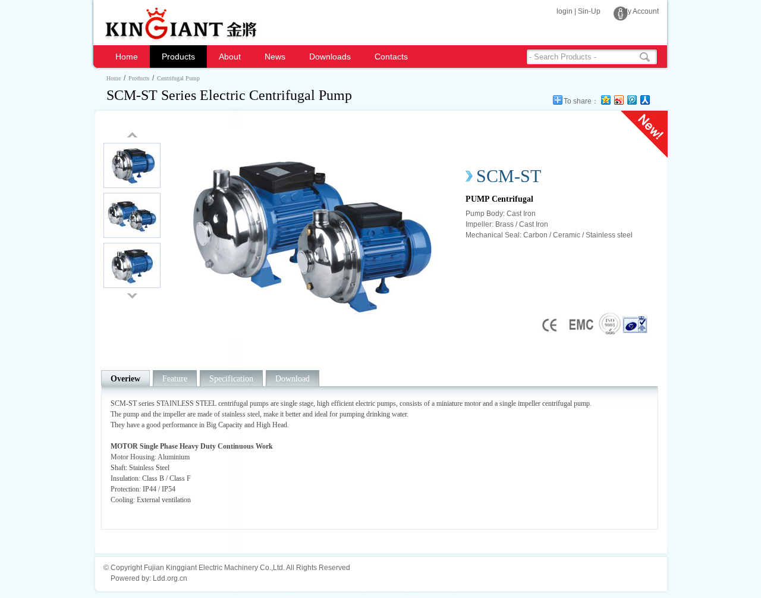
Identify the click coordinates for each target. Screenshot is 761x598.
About (230, 56)
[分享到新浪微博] (618, 99)
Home (126, 56)
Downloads (330, 56)
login (564, 11)
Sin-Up (589, 11)
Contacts (391, 56)
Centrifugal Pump (178, 78)
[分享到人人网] (644, 99)
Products (178, 56)
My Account (640, 11)
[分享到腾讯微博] (631, 99)
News (275, 56)
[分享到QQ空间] (605, 99)
